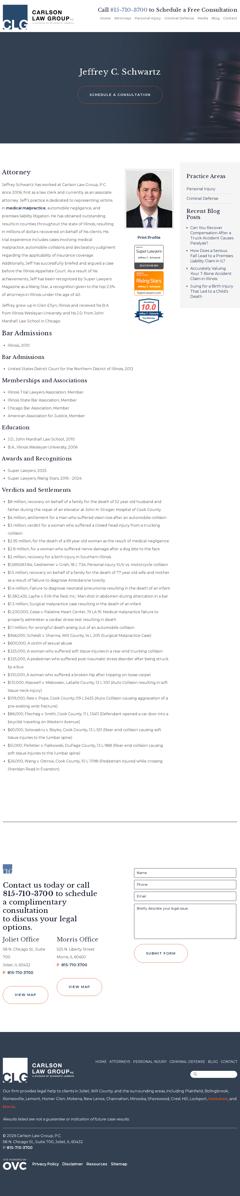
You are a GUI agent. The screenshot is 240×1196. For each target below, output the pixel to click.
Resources (96, 1164)
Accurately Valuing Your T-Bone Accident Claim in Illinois (211, 273)
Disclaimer (72, 1164)
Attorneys (122, 18)
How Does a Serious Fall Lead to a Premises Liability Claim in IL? (211, 255)
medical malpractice (26, 208)
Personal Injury (148, 18)
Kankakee (218, 1099)
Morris (9, 1107)
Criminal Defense (179, 18)
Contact (230, 18)
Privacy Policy (45, 1164)
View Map (25, 995)
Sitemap (119, 1164)
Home (105, 18)
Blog (216, 18)
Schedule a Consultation (120, 95)
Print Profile (149, 237)
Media (203, 18)
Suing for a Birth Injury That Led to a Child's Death (211, 291)
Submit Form (161, 953)
